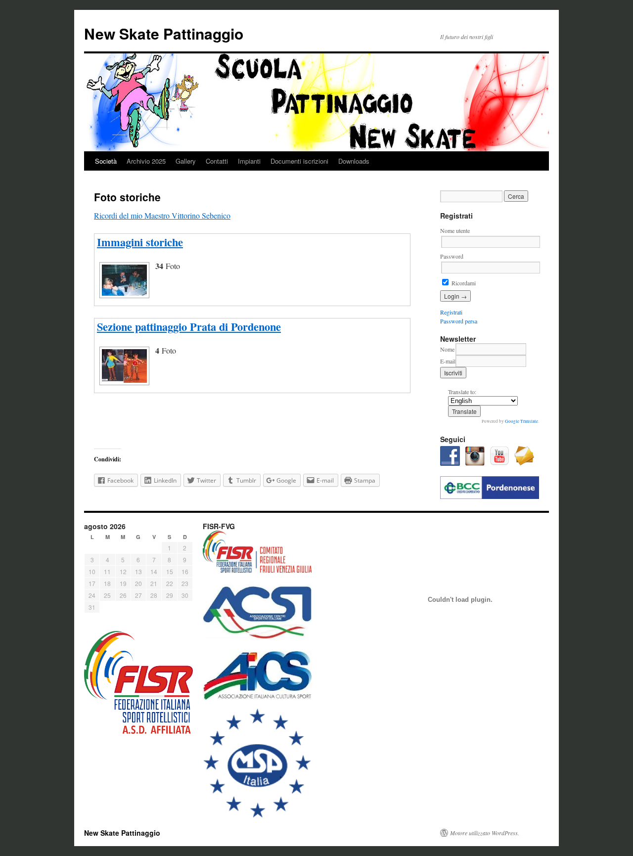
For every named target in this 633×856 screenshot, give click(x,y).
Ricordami (463, 283)
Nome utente (455, 230)
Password (451, 256)
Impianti (249, 161)
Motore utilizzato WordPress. (484, 833)
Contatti (217, 161)
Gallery (186, 161)
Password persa (458, 321)
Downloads (353, 161)
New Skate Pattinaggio (163, 33)
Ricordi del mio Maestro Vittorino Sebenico (162, 215)
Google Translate (521, 421)
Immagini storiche (140, 242)
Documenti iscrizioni (299, 161)
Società (106, 161)
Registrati (451, 312)
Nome (447, 349)
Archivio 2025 (146, 161)
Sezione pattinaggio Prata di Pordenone (189, 326)
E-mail (447, 361)
